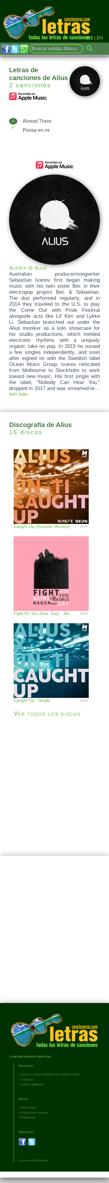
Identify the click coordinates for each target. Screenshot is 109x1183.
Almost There (37, 121)
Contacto (27, 1079)
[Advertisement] (54, 786)
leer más (18, 394)
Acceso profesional (34, 1160)
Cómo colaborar (32, 1084)
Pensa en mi (36, 130)
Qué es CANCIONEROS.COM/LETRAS (50, 1074)
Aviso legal (28, 1107)
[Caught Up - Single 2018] (54, 654)
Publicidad (28, 1117)
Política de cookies (34, 1112)
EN (100, 37)
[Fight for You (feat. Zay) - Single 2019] (54, 567)
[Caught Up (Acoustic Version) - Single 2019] (54, 486)
